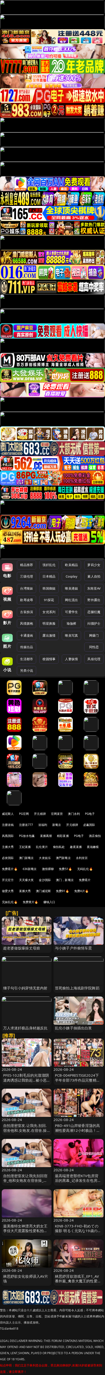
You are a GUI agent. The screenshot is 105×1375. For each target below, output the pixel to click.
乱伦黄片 (42, 847)
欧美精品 (71, 565)
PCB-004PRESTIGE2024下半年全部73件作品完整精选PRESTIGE (77, 1080)
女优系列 (48, 612)
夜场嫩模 (93, 847)
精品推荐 (26, 565)
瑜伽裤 (71, 623)
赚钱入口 (49, 902)
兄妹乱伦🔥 (10, 902)
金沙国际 (45, 880)
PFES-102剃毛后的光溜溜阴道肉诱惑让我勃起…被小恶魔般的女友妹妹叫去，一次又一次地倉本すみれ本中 (26, 1082)
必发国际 (8, 858)
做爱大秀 (8, 891)
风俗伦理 (93, 659)
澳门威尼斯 (43, 891)
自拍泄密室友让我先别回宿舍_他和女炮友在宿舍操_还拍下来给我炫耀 (25, 1180)
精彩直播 (63, 836)
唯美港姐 (71, 588)
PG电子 (90, 814)
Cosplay (71, 576)
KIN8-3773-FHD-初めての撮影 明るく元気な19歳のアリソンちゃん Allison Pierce (78, 1231)
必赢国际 (89, 825)
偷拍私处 (59, 847)
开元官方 (8, 880)
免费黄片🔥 (30, 902)
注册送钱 (8, 825)
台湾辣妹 (26, 588)
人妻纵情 (71, 659)
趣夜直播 (76, 847)
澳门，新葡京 (65, 880)
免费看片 (85, 880)
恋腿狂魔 (93, 612)
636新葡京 (30, 869)
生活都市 (26, 659)
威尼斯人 (8, 814)
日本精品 (48, 576)
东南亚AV (94, 588)
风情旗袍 (26, 623)
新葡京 (56, 825)
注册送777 (26, 825)
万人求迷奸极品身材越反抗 (25, 1027)
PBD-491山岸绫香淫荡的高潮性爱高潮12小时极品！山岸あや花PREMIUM (77, 1130)
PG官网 (24, 814)
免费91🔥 (62, 891)
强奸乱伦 (48, 565)
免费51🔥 (65, 869)
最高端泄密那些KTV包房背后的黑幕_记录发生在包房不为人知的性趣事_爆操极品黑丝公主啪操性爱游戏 (78, 1182)
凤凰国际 (8, 836)
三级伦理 (26, 576)
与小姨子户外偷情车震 (73, 948)
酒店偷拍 (95, 836)
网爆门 (94, 635)
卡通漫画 (26, 635)
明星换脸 (48, 623)
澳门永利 (74, 814)
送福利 (42, 825)
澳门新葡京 (26, 858)
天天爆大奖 (26, 880)
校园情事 (48, 659)
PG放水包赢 (27, 836)
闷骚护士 (93, 623)
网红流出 (71, 600)
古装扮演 (26, 612)
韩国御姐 (48, 588)
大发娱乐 (45, 858)
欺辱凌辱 (26, 600)
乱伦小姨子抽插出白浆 (73, 1027)
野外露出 (93, 600)
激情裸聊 (48, 869)
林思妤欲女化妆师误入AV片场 (25, 1278)
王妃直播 (25, 847)
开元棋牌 (40, 814)
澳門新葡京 (63, 858)
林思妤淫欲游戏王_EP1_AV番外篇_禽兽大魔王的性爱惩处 (78, 1281)
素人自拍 (93, 576)
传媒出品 (26, 647)
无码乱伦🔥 (85, 869)
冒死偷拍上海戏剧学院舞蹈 (77, 987)
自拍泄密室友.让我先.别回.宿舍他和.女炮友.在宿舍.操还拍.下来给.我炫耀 (25, 1130)
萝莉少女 (93, 565)
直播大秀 (25, 891)
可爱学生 (71, 612)
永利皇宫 (82, 858)
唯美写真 (71, 635)
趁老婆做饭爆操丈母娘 (21, 948)
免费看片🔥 (10, 869)
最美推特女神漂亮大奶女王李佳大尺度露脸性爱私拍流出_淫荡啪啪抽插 (25, 1231)
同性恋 (94, 647)
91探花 (49, 600)
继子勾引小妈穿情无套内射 (25, 987)
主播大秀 (8, 847)
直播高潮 (46, 836)
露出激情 (48, 635)
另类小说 (26, 670)
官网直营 (57, 814)
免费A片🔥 (81, 891)
